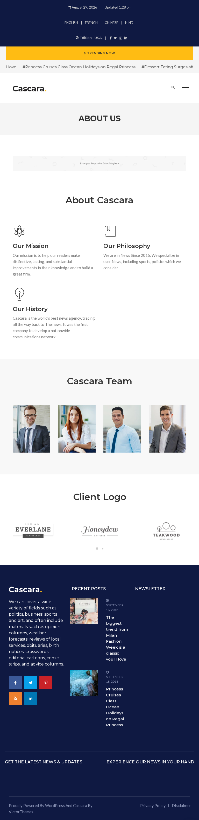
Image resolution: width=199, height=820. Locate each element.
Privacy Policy (153, 805)
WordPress (55, 805)
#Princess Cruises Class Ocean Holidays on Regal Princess (73, 66)
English (71, 23)
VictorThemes (21, 811)
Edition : (91, 38)
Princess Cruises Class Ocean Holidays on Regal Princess (115, 707)
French (91, 23)
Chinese (111, 23)
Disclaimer (181, 805)
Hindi (129, 23)
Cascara (80, 805)
